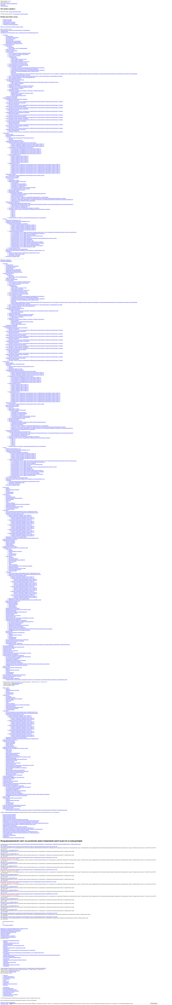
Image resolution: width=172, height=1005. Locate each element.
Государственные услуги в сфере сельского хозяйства (23, 234)
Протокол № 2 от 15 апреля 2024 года (9, 886)
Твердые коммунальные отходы (18, 95)
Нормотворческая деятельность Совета (15, 141)
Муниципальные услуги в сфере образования (21, 239)
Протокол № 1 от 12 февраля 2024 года (9, 890)
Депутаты (11, 139)
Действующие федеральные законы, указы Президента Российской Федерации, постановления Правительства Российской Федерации (42, 204)
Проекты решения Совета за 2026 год (19, 162)
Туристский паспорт (10, 38)
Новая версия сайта (13, 30)
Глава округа (9, 45)
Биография (11, 47)
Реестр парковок (15, 91)
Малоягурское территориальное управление (16, 120)
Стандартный (16, 14)
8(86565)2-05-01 (15, 684)
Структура (8, 136)
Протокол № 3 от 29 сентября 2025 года (10, 853)
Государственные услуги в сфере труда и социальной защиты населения (27, 233)
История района (9, 39)
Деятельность (6, 494)
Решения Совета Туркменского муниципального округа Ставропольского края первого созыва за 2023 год (35, 168)
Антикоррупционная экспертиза (18, 194)
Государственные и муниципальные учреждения (17, 639)
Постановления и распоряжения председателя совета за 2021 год (26, 148)
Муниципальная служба (11, 613)
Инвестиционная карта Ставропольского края (13, 837)
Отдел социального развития (15, 66)
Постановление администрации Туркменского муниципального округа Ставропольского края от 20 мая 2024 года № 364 (28, 881)
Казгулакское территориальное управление (16, 102)
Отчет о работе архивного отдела (19, 59)
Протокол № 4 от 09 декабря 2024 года (9, 874)
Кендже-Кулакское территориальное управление (17, 108)
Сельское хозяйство (10, 503)
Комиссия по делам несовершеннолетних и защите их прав (24, 71)
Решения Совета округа (14, 163)
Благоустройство (10, 499)
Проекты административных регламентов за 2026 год (23, 229)
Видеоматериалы (10, 492)
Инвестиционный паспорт (9, 817)
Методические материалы (17, 195)
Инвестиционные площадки (9, 818)
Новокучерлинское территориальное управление (17, 125)
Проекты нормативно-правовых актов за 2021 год (20, 515)
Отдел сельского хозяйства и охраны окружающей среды (22, 77)
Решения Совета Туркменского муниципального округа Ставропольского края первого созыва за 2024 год (35, 169)
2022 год (13, 212)
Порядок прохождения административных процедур (15, 826)
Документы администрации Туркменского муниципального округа (24, 252)
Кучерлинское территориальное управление (16, 116)
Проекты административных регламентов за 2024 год (23, 227)
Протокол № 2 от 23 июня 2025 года (9, 862)
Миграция (13, 72)
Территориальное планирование (13, 41)
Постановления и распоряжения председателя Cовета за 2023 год (26, 151)
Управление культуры (14, 89)
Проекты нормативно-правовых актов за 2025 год (20, 529)
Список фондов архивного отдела (19, 62)
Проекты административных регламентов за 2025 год (23, 228)
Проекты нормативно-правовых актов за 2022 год (20, 516)
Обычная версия (4, 6)
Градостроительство (10, 496)
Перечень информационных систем (17, 189)
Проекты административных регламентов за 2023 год (23, 226)
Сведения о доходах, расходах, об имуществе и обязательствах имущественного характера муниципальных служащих (36, 101)
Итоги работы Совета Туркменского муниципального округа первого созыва (26, 175)
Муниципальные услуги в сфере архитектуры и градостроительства (27, 235)
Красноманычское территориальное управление (17, 118)
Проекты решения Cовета (14, 154)
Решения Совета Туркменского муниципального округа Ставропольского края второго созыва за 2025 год (35, 171)
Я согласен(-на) (154, 1003)
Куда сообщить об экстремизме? (16, 622)
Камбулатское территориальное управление (16, 106)
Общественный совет (11, 616)
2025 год (13, 216)
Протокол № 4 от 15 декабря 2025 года (9, 850)
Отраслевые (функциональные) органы (15, 79)
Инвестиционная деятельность (10, 539)
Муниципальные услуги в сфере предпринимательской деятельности (27, 245)
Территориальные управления (10, 97)
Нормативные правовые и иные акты (17, 181)
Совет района (6, 979)
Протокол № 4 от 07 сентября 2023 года (10, 905)
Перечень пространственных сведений (15, 640)
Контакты (5, 985)
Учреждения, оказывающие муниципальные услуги (18, 221)
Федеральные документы (14, 255)
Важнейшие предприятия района (13, 42)
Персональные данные (14, 191)
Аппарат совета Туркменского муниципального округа (21, 137)
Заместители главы (10, 49)
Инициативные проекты (14, 122)
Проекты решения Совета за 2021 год (19, 156)
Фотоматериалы (9, 493)
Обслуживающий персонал (15, 78)
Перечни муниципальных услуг (13, 220)
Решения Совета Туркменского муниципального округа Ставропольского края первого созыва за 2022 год (35, 166)
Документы (8, 251)
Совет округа (6, 133)
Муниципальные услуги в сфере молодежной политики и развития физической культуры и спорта (34, 238)
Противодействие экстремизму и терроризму (16, 620)
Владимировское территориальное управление (16, 99)
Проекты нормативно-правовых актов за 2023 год (20, 519)
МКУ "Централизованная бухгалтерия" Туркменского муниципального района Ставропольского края (34, 82)
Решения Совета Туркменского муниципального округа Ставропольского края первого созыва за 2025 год (35, 170)
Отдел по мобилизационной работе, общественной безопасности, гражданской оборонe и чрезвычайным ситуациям (35, 76)
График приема (9, 544)
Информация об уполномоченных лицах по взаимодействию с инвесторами (20, 821)
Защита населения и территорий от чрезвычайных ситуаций (20, 617)
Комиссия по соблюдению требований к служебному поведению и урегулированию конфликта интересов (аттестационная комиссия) (42, 199)
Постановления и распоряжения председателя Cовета (21, 147)
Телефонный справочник (11, 96)
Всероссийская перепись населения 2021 (15, 632)
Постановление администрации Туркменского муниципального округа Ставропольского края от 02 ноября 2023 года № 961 (29, 893)
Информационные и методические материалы (19, 630)
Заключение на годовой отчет (18, 186)
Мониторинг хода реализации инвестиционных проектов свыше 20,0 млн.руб (21, 820)
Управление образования (14, 84)
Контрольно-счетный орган (12, 177)
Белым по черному (7, 20)
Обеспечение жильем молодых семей (14, 506)
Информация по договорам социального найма (22, 93)
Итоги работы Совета (11, 174)
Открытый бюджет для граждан (13, 615)
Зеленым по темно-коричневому (10, 24)
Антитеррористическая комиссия (13, 619)
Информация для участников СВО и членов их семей (15, 547)
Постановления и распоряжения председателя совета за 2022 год (26, 149)
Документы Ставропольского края (16, 254)
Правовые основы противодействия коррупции (20, 203)
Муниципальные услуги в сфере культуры (21, 237)
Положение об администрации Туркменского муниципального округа (22, 512)
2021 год (13, 211)
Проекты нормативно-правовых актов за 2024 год (20, 524)
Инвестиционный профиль (9, 814)
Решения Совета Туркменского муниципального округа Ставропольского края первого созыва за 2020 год (35, 164)
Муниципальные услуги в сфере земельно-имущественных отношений (27, 243)
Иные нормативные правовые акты (19, 206)
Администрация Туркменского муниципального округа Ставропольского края (19, 32)
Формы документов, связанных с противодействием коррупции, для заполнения (29, 197)
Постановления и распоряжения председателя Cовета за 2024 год (26, 152)
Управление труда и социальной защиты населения (20, 87)
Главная (2, 812)
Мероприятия (14, 58)
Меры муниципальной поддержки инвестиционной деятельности (18, 827)
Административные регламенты (13, 222)
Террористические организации (16, 626)
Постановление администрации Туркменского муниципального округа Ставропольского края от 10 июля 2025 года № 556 (29, 857)
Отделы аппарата (10, 51)
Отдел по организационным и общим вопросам (20, 53)
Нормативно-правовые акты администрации (16, 536)
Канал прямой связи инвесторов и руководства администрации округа (19, 824)
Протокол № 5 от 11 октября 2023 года (9, 902)
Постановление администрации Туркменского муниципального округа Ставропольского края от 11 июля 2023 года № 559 (29, 913)
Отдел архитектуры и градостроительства (18, 64)
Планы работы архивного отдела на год (20, 61)
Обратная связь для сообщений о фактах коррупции (23, 200)
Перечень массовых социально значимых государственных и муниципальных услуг (25, 250)
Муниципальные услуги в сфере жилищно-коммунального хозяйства (27, 241)
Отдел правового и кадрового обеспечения (18, 54)
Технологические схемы (14, 247)
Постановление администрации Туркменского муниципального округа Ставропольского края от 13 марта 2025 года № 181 (29, 869)
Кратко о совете (9, 134)
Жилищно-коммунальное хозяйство (14, 498)
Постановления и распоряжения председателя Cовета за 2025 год (26, 153)
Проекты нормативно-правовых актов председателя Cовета (22, 142)
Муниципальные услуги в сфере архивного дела (22, 240)
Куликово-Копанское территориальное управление (17, 112)
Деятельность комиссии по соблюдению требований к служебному (24, 208)
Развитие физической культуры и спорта (20, 74)
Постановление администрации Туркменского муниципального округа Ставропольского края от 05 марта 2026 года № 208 (29, 846)
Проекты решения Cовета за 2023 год (19, 158)
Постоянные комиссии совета (15, 140)
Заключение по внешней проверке (19, 185)
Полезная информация (11, 610)
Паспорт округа (9, 36)
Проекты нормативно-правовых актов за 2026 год (20, 533)
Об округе (5, 35)
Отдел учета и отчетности (14, 55)
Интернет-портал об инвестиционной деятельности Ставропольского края (20, 831)
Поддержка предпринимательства (11, 990)
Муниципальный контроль (12, 507)
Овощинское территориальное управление (16, 129)
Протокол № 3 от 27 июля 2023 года (9, 909)
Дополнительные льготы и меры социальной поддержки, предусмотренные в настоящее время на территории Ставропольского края (39, 644)
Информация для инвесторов (10, 825)
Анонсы (8, 490)
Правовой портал (5, 30)
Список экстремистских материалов (17, 627)
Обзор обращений (10, 545)
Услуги (4, 218)
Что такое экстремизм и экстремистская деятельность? (21, 621)
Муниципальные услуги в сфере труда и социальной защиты (25, 244)
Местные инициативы (16, 94)
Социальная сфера (10, 509)
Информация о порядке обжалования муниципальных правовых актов (22, 538)
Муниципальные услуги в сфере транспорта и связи (23, 246)
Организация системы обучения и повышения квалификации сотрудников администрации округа (25, 823)
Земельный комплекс (11, 505)
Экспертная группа (7, 833)
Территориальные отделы (9, 977)
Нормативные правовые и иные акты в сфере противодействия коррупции (28, 193)
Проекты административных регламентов (18, 223)
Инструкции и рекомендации (12, 256)
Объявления (6, 836)
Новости (8, 488)
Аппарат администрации (11, 50)
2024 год (13, 215)
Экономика (8, 495)
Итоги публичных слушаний (12, 176)
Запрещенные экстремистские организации (19, 625)
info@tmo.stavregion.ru (17, 683)
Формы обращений (10, 542)
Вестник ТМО (9, 631)
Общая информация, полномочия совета (15, 135)
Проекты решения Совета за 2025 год (19, 160)
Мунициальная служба (8, 992)
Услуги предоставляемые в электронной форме (17, 249)
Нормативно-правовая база (15, 624)
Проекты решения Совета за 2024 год (19, 159)
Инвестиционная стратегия (9, 815)
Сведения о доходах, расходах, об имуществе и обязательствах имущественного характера (29, 209)
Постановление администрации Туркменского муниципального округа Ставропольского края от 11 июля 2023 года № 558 (29, 916)
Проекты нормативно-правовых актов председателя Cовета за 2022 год (27, 145)
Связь (7, 501)
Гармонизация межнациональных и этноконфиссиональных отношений (27, 70)
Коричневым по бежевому (9, 23)
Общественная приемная (9, 540)
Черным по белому (7, 19)
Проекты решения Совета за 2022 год (19, 157)
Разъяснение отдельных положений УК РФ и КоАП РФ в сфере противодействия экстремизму (30, 628)
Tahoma (10, 11)
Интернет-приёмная (10, 541)
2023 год (13, 214)
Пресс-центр (6, 487)
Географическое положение (12, 37)
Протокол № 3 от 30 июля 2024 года (9, 878)
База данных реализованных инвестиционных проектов (16, 830)
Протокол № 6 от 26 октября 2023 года (9, 898)
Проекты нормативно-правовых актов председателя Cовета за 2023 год (27, 146)
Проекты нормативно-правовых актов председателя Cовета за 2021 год (27, 143)
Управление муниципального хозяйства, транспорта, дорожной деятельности (26, 90)
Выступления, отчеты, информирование (18, 48)
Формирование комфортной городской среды (16, 611)
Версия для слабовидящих (24, 30)
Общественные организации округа (14, 43)
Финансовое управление (14, 81)
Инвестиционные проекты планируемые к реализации (15, 819)
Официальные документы (17, 60)
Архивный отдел (12, 56)
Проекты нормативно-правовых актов (15, 513)
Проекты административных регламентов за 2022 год (23, 224)
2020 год (13, 210)
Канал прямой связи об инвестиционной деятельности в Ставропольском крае (21, 832)
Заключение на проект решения (18, 183)
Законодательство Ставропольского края (20, 205)
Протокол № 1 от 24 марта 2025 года (9, 865)
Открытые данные (10, 614)
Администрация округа (8, 44)
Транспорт (8, 500)
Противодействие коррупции (15, 192)
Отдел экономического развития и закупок (18, 65)
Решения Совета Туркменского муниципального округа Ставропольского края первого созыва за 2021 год (35, 165)
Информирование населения (12, 489)
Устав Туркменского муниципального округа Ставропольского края (21, 511)
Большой (26, 14)
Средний (21, 14)
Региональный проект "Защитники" (14, 643)
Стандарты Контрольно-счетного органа (20, 188)
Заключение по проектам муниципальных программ (23, 187)
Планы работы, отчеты (14, 180)
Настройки (3, 4)
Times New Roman (17, 11)
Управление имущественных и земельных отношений (21, 85)
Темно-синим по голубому (9, 22)
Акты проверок (14, 182)
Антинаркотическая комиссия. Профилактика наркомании (24, 68)
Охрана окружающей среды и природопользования (17, 504)
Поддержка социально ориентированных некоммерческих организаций (27, 67)
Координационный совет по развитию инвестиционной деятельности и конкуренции (23, 829)
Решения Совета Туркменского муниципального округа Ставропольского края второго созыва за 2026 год (35, 172)
